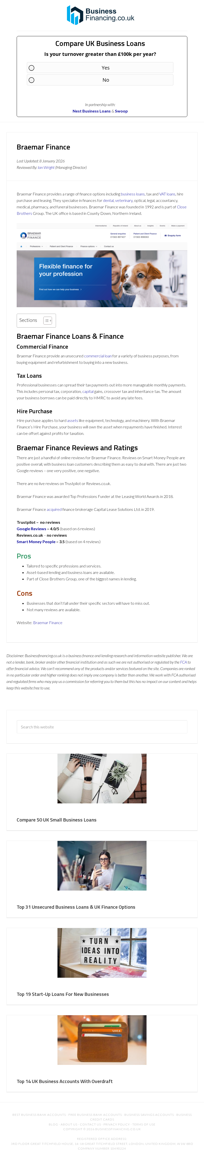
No (105, 79)
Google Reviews (31, 528)
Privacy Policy (116, 1124)
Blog (53, 1124)
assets (72, 420)
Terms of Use (143, 1124)
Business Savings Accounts (149, 1115)
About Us (69, 1124)
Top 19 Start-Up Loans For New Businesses (63, 994)
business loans (133, 193)
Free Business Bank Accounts (95, 1115)
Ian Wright (46, 167)
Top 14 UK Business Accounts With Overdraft (65, 1081)
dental (108, 200)
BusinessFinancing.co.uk (102, 15)
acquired (54, 509)
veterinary (124, 200)
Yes (106, 67)
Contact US (90, 1124)
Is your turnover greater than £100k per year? (100, 54)
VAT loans (167, 193)
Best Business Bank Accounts (39, 1115)
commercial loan (98, 355)
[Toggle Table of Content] (45, 320)
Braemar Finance (47, 622)
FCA (183, 662)
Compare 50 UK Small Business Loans (57, 820)
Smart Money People (36, 541)
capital (88, 391)
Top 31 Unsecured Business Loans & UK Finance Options (76, 907)
